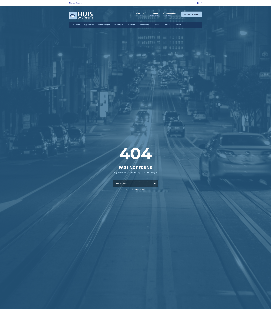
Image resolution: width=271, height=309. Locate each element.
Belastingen (118, 25)
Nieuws (167, 25)
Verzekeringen (104, 25)
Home (77, 25)
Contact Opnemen (191, 14)
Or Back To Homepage (135, 190)
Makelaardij (144, 25)
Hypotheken (89, 25)
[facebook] (201, 3)
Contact (178, 25)
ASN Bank (131, 25)
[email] (197, 3)
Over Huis (156, 25)
